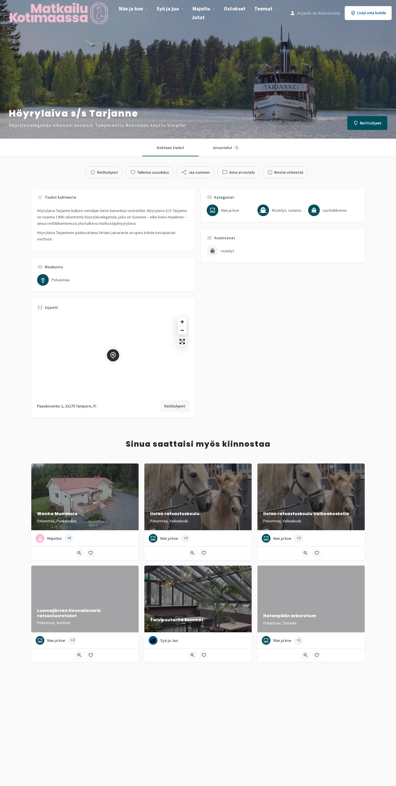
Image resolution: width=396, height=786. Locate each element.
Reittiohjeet (174, 406)
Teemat (263, 8)
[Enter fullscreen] (182, 341)
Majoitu (201, 8)
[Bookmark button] (90, 553)
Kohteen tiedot (170, 147)
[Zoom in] (182, 322)
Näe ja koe (131, 8)
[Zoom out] (182, 330)
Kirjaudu (304, 13)
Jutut (198, 17)
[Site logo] (59, 12)
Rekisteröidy (329, 13)
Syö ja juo (168, 8)
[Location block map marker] (113, 355)
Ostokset (235, 8)
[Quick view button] (79, 553)
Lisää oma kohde (371, 12)
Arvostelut (225, 147)
